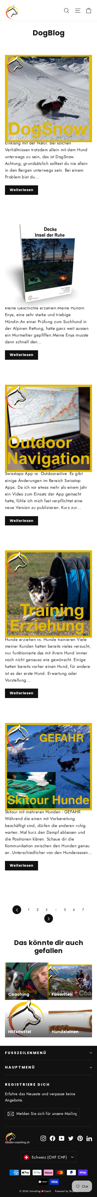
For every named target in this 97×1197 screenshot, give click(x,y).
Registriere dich (27, 1084)
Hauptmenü (20, 1067)
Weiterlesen (21, 189)
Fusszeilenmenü (26, 1052)
